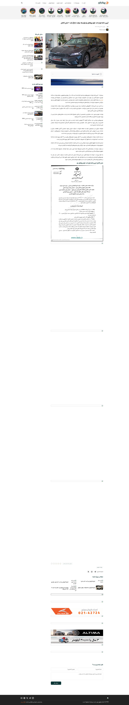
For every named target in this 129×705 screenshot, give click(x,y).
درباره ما (44, 3)
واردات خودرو (99, 567)
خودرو (101, 100)
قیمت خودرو (59, 3)
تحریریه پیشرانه (102, 29)
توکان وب (23, 702)
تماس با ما (38, 3)
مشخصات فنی (68, 3)
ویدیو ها (77, 3)
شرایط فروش (51, 3)
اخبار (84, 3)
